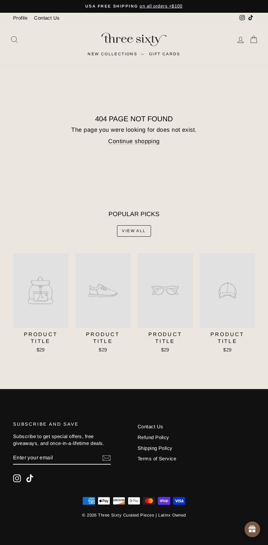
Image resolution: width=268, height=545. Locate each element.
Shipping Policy (155, 448)
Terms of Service (157, 458)
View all (134, 231)
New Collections (113, 54)
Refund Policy (153, 437)
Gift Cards (164, 54)
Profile (20, 18)
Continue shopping (134, 141)
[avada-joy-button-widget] (252, 529)
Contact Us (47, 18)
